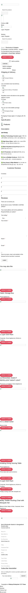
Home (2, 47)
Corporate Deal (4, 547)
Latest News (4, 560)
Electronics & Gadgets (12, 47)
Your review (4, 220)
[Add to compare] (2, 494)
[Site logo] (10, 6)
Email (3, 245)
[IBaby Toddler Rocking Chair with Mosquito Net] (10, 491)
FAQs (2, 545)
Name (3, 238)
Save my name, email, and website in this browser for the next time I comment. (12, 255)
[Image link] (14, 520)
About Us (3, 531)
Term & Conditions (5, 566)
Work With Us (4, 534)
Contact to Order (7, 57)
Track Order (4, 558)
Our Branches (4, 539)
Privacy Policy (4, 563)
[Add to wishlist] (10, 494)
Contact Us (3, 536)
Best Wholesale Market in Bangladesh (12, 524)
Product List (4, 550)
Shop (2, 552)
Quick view (6, 494)
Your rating (4, 215)
